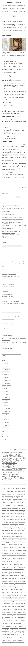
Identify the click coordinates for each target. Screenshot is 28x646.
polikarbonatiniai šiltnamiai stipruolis (13, 601)
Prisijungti (3, 434)
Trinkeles (3, 626)
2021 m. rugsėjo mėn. (6, 410)
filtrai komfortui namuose (11, 502)
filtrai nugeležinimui (9, 489)
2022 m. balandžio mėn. (6, 402)
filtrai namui (21, 514)
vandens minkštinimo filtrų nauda (16, 519)
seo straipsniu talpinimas (11, 555)
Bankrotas (13, 621)
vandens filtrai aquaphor (16, 527)
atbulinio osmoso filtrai (9, 496)
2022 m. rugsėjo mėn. (6, 399)
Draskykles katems (15, 629)
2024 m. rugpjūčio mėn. (6, 385)
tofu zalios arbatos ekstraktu (20, 617)
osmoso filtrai (7, 468)
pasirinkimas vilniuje (5, 607)
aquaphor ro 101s (17, 545)
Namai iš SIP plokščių (19, 592)
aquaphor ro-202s (21, 541)
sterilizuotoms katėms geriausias (8, 566)
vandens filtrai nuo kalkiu (11, 476)
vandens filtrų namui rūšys (21, 507)
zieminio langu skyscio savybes (17, 603)
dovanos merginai (18, 450)
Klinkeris (4, 270)
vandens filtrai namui (10, 474)
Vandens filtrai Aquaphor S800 (7, 228)
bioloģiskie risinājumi (9, 604)
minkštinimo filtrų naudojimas (20, 491)
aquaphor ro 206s (14, 547)
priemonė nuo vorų (22, 550)
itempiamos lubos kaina (22, 611)
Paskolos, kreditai (12, 634)
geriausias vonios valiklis (14, 567)
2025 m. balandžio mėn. (6, 372)
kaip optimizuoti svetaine (12, 581)
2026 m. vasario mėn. (6, 363)
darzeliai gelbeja (22, 606)
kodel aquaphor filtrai (12, 539)
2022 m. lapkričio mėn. (6, 397)
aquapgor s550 (21, 536)
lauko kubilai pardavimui (13, 550)
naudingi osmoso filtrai (19, 499)
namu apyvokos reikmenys (6, 597)
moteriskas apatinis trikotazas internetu (8, 460)
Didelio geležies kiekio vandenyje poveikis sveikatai (11, 299)
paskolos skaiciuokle (6, 471)
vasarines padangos (6, 479)
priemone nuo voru (5, 550)
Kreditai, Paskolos (5, 634)
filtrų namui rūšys (21, 511)
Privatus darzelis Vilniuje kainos (10, 589)
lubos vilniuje (9, 614)
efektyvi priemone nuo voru (12, 575)
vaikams (16, 597)
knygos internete (10, 458)
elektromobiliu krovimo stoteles (7, 620)
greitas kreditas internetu (15, 455)
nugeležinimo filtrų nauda (16, 517)
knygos (4, 458)
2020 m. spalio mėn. (5, 427)
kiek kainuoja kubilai (18, 566)
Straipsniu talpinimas (7, 335)
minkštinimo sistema (6, 493)
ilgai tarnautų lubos (20, 634)
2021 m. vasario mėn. (6, 420)
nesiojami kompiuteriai (14, 461)
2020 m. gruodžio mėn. (6, 423)
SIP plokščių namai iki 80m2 (9, 583)
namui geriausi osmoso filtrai (12, 514)
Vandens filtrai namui (6, 237)
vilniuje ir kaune (9, 640)
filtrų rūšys (3, 489)
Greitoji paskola (8, 632)
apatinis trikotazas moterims (8, 448)
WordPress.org (4, 439)
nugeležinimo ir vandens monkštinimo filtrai (14, 521)
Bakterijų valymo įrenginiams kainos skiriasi (17, 590)
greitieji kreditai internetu (7, 456)
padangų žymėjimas (10, 488)
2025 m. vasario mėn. (6, 375)
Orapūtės (16, 615)
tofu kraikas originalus (6, 618)
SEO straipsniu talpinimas (8, 323)
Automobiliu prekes (22, 628)
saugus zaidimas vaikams (19, 598)
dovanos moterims (6, 452)
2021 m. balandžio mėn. (6, 417)
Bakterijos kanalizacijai (7, 348)
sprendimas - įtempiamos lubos (12, 639)
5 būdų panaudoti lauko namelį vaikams (9, 309)
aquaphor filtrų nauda (13, 531)
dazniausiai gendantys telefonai (7, 562)
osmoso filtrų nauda (11, 499)
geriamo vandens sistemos (20, 522)
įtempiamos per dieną (20, 642)
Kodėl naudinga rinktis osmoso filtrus (9, 220)
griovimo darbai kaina (15, 174)
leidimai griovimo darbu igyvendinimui (11, 175)
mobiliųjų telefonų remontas (18, 564)
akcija (3, 447)
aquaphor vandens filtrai (10, 525)
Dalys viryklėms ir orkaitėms (11, 595)
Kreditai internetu (23, 629)
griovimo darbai (8, 174)
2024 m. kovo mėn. (5, 392)
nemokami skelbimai (5, 461)
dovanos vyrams (14, 452)
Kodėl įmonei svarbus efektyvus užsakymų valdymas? (12, 216)
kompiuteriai (17, 458)
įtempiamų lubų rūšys (5, 643)
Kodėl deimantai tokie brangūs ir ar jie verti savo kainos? (12, 219)
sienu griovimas (23, 175)
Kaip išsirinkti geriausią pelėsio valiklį (9, 233)
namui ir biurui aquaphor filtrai (13, 538)
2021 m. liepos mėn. (5, 413)
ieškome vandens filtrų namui (10, 507)
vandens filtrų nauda (16, 494)
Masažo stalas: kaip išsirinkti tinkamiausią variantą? (11, 222)
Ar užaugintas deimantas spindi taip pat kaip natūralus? (12, 212)
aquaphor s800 (10, 544)
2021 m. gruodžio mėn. (6, 408)
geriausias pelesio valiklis (9, 578)
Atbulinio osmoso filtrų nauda (7, 296)
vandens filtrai (12, 472)
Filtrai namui (5, 291)
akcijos (5, 447)
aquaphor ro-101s (7, 536)
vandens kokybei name (14, 510)
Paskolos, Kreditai (15, 632)
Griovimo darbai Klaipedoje (14, 623)
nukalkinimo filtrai (9, 466)
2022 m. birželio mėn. (6, 400)
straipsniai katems (5, 615)
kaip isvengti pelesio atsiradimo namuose (18, 556)
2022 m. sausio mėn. (5, 406)
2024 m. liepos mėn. (5, 386)
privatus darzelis (23, 607)
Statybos (14, 172)
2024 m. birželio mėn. (6, 388)
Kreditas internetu (10, 631)
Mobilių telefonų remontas (7, 236)
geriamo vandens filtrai (11, 454)
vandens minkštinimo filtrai (6, 517)
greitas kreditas (5, 455)
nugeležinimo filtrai (9, 464)
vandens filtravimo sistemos (16, 500)
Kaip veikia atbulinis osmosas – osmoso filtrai (10, 276)
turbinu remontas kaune (21, 614)
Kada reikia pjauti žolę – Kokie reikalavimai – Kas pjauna (12, 351)
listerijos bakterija (8, 603)
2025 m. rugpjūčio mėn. (6, 369)
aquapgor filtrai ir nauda (6, 533)
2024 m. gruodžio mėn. (6, 378)
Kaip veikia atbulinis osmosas (7, 294)
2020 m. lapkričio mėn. (6, 425)
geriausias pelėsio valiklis (21, 555)
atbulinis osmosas (9, 449)
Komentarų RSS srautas (6, 437)
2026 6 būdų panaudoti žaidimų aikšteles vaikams (11, 312)
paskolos (5, 469)
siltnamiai (14, 614)
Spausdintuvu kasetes (5, 628)
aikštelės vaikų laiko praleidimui (17, 559)
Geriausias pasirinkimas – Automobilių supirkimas (11, 316)
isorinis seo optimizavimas (15, 580)
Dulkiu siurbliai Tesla (14, 586)
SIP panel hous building (21, 595)
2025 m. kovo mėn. (5, 374)
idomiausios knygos (18, 456)
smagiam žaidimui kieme (6, 559)
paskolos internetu (15, 470)
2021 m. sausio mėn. (5, 422)
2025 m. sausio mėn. (5, 377)
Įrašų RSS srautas (5, 436)
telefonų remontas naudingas (7, 561)
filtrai (20, 452)
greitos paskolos (4, 635)
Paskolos (20, 632)
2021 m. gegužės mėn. (6, 416)
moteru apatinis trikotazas (19, 460)
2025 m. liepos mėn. (5, 371)
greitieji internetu (11, 635)
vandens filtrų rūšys (5, 513)
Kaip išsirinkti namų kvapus (7, 211)
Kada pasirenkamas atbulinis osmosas (9, 214)
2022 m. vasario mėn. (6, 405)
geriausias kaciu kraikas (17, 561)
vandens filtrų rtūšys (5, 510)
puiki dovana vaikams (20, 558)
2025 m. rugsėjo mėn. (6, 368)
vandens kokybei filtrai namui (7, 508)
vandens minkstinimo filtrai (13, 478)
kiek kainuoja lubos (15, 612)
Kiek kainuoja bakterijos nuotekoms (8, 592)
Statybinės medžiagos (14, 628)
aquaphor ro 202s (7, 547)
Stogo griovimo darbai (8, 105)
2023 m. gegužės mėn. (6, 396)
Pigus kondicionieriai (9, 626)
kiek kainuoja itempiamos (6, 612)
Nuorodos (10, 629)
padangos (14, 468)
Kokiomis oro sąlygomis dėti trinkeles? (9, 274)
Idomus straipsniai (7, 486)
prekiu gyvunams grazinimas (15, 618)
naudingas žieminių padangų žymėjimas (16, 572)
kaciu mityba (8, 621)
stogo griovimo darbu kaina (7, 177)
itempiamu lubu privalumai (17, 609)
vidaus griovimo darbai (17, 177)
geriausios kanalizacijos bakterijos (20, 604)
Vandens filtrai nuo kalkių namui (8, 206)
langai (16, 459)
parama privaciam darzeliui (13, 606)
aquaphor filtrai (18, 525)
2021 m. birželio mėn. (6, 414)
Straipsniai (4, 631)
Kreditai (24, 632)
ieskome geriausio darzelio (15, 607)
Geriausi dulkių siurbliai (6, 586)
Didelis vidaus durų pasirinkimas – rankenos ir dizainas (12, 230)
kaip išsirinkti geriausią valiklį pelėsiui (9, 558)
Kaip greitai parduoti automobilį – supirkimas (10, 330)
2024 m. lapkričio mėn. (6, 380)
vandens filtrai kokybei (12, 503)
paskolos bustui (16, 620)
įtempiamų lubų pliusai (6, 637)
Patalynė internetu (7, 281)
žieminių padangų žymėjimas (19, 488)
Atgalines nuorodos (10, 625)
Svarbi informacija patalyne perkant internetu (10, 234)
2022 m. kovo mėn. (5, 403)
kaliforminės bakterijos (10, 587)
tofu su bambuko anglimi (9, 617)
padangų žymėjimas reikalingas (7, 570)
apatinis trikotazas (11, 447)
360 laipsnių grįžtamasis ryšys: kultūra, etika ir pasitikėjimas (13, 217)
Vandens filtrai (18, 621)
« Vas (3, 266)
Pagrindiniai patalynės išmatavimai (8, 286)
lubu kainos (22, 612)
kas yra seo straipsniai (19, 578)
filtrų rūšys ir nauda (14, 493)
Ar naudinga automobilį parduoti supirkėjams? (11, 205)
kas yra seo (12, 552)
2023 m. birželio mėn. (6, 394)
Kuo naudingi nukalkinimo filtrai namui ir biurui (11, 231)
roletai (12, 471)
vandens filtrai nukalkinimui (6, 494)
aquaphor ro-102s (15, 536)
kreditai (23, 458)
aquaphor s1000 (4, 538)
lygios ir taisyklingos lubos (17, 640)
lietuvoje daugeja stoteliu (18, 569)
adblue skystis (4, 606)
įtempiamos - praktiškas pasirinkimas (8, 642)
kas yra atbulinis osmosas (12, 497)
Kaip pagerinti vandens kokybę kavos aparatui (10, 301)
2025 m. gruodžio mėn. (6, 365)
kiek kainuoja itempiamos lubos (11, 611)
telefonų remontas (5, 552)
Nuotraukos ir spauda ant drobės (8, 319)
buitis (13, 597)
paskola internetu (21, 468)
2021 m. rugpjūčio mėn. (6, 411)
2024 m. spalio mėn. (5, 382)
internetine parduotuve (16, 486)
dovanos (11, 451)
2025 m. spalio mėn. (5, 366)
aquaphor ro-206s (19, 542)
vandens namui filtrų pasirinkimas (19, 508)
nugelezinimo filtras (9, 463)
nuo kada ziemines (14, 600)
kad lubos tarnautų (14, 637)
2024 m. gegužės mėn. (6, 389)
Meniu (14, 16)
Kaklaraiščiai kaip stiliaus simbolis (8, 223)
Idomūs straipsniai (14, 3)
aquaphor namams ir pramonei (14, 530)
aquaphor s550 (16, 544)
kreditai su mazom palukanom (8, 459)
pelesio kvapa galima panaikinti (17, 548)
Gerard (23, 625)
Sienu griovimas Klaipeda (9, 107)
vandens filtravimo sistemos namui (11, 505)
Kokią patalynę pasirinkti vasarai (8, 284)
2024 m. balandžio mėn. (6, 391)
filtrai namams (4, 503)
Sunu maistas (4, 629)
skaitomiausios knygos (19, 471)
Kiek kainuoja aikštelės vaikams (7, 584)
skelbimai (4, 473)
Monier (20, 625)
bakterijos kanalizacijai (21, 449)
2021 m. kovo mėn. (5, 419)
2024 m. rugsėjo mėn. (6, 383)
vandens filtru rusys (17, 535)
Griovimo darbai (9, 172)
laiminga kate (11, 615)
